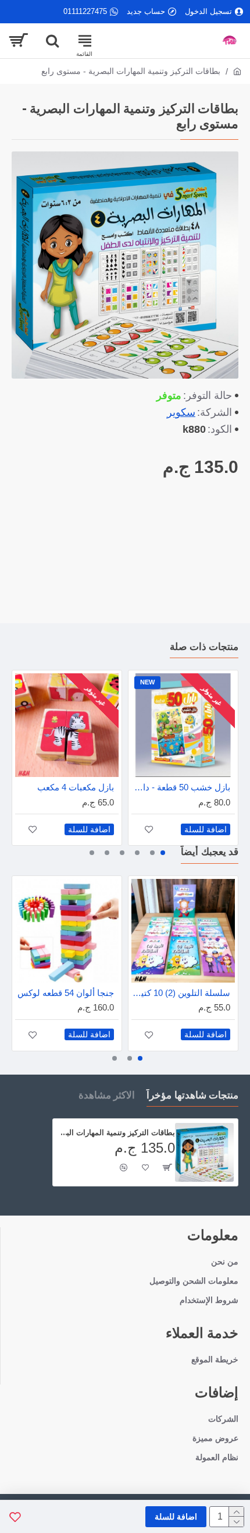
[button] (162, 852)
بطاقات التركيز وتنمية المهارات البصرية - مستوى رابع (116, 1132)
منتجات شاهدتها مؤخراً (192, 1095)
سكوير (181, 412)
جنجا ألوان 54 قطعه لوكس (65, 993)
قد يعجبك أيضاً (209, 851)
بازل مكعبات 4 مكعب (75, 787)
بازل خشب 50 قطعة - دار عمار (180, 787)
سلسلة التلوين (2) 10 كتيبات (180, 993)
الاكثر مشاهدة (106, 1095)
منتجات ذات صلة (204, 646)
